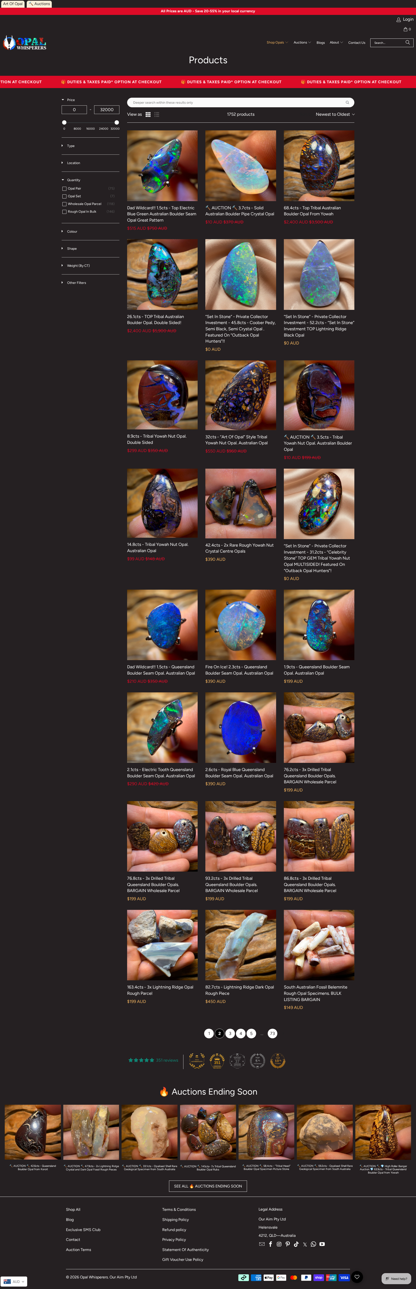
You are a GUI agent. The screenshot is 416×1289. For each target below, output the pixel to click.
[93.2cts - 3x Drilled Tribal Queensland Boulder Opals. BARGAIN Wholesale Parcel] (240, 836)
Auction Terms (78, 1249)
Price (70, 100)
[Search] (408, 42)
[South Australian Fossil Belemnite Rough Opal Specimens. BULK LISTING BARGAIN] (319, 945)
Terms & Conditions (179, 1209)
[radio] (148, 114)
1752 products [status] (240, 114)
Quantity (73, 180)
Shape (71, 249)
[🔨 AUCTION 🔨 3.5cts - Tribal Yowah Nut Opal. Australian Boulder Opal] (319, 395)
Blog (70, 1219)
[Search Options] (349, 102)
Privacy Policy (174, 1239)
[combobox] (326, 114)
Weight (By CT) (78, 266)
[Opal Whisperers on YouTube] (322, 1244)
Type (70, 146)
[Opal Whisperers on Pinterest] (288, 1244)
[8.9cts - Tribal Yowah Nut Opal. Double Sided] (162, 395)
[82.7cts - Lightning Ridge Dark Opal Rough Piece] (240, 945)
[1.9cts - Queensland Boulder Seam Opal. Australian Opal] (319, 625)
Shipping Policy (175, 1219)
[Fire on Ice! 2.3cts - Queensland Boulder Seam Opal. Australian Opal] (240, 625)
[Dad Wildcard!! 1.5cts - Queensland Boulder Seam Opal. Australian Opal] (162, 625)
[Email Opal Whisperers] (262, 1244)
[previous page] (198, 1033)
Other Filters (76, 283)
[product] (208, 1132)
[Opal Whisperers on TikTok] (296, 1244)
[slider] (64, 122)
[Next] (403, 1140)
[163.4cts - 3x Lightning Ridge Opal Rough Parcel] (162, 945)
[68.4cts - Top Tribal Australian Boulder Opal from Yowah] (319, 165)
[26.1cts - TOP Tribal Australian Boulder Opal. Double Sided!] (162, 274)
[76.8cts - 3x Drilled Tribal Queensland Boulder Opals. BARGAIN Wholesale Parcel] (162, 836)
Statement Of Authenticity (185, 1249)
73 (272, 1033)
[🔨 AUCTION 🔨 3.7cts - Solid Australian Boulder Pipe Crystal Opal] (240, 165)
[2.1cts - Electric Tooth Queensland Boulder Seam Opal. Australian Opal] (162, 727)
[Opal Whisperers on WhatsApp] (313, 1244)
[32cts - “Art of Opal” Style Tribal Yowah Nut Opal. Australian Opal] (240, 395)
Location (73, 163)
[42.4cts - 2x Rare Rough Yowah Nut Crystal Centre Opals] (240, 503)
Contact (73, 1239)
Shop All (73, 1209)
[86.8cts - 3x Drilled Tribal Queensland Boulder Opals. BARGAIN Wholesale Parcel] (319, 836)
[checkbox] (89, 188)
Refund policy (174, 1229)
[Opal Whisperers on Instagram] (279, 1244)
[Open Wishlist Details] (357, 1277)
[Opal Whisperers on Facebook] (270, 1244)
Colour (71, 232)
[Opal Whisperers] (24, 43)
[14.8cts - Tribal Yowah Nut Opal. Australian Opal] (162, 503)
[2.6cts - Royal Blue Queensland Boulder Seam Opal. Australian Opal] (240, 727)
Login (408, 19)
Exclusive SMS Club (83, 1229)
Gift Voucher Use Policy (182, 1259)
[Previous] (12, 1140)
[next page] (283, 1033)
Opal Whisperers (94, 1277)
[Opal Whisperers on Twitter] (305, 1244)
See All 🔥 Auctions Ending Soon (208, 1186)
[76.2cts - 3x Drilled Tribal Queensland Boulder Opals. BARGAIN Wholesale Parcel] (319, 727)
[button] (278, 43)
